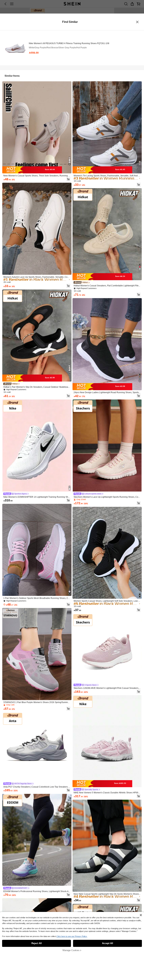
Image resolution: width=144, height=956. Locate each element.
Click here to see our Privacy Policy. (72, 936)
